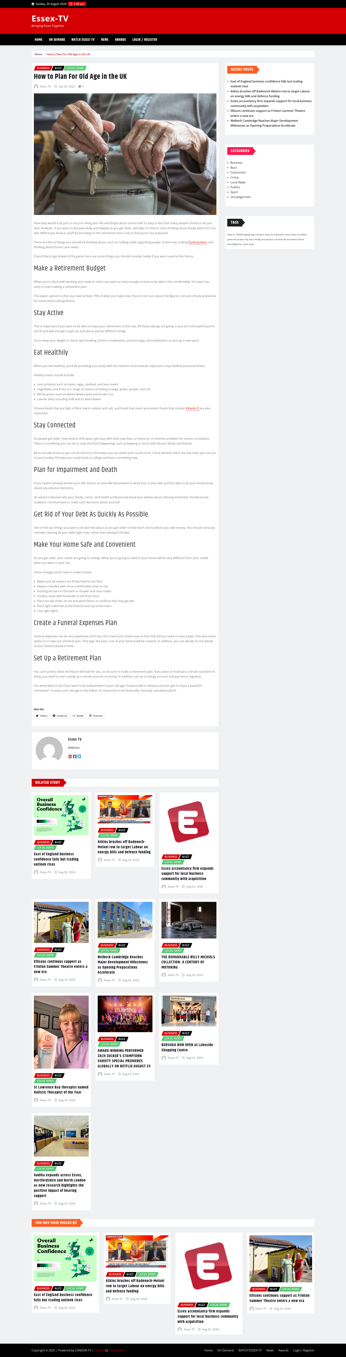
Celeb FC (231, 234)
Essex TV (45, 86)
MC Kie (286, 239)
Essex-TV (50, 18)
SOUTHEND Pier (234, 244)
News (104, 39)
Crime (234, 177)
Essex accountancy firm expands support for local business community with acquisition (187, 874)
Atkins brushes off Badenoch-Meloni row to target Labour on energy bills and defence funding (124, 847)
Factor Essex (290, 234)
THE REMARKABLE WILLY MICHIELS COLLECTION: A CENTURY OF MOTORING (188, 962)
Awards (120, 39)
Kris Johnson (268, 239)
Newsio (99, 1350)
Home (39, 39)
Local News (238, 182)
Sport (234, 192)
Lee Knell (278, 239)
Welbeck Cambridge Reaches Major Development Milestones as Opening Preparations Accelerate (123, 965)
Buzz (233, 168)
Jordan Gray (242, 239)
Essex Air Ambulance (274, 234)
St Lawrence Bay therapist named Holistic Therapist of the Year (61, 1090)
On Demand (57, 39)
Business (236, 163)
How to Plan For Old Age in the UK (68, 54)
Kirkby (258, 239)
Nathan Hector (297, 239)
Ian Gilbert (302, 234)
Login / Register (144, 39)
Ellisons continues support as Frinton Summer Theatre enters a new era (61, 967)
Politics (235, 187)
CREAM (239, 234)
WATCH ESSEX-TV (83, 39)
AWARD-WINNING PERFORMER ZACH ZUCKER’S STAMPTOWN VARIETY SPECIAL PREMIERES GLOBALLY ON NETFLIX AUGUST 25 (124, 1058)
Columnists (238, 172)
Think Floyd (248, 244)
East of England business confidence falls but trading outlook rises (56, 859)
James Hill (231, 239)
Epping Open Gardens (253, 234)
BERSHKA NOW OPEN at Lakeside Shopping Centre (187, 1047)
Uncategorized (240, 197)
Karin (251, 239)
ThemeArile (117, 1350)
